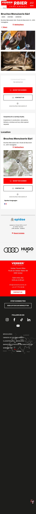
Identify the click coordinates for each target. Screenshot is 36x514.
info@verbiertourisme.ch (18, 285)
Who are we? (8, 348)
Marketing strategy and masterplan (18, 344)
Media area (20, 341)
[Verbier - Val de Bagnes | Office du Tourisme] (18, 4)
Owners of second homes (13, 337)
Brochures (7, 334)
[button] (18, 40)
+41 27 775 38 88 (18, 287)
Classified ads (9, 341)
